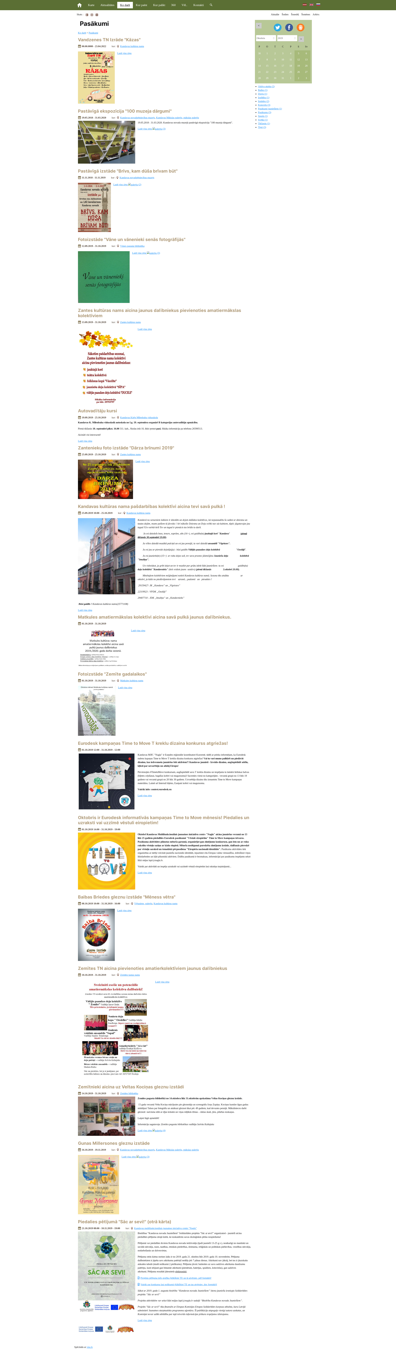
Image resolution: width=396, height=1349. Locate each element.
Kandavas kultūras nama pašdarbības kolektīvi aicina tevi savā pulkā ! (151, 506)
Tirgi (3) (262, 127)
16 (275, 65)
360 (173, 5)
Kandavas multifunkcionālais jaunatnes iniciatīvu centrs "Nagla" (165, 1228)
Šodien (285, 14)
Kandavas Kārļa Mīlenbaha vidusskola (139, 417)
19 (298, 65)
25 (290, 72)
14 (259, 65)
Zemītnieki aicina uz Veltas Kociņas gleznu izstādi (131, 1086)
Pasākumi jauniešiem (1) (270, 108)
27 (306, 72)
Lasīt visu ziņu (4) (152, 1130)
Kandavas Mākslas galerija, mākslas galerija (177, 117)
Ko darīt (125, 5)
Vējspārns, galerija (143, 903)
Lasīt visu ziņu (124, 53)
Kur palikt (159, 5)
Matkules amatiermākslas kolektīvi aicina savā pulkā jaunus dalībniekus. (154, 617)
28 (259, 78)
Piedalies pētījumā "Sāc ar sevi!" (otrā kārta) (124, 1221)
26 (298, 72)
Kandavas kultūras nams (132, 46)
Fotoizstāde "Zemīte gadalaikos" (112, 674)
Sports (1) (263, 116)
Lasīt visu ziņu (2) (127, 184)
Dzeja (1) (262, 94)
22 (267, 72)
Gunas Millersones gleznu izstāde (114, 1143)
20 (306, 65)
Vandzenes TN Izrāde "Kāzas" (109, 39)
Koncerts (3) (264, 105)
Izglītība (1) (263, 97)
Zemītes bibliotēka (129, 1093)
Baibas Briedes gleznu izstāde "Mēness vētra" (126, 897)
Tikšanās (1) (264, 123)
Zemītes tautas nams (130, 975)
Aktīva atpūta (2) (266, 86)
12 (298, 59)
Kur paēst (141, 5)
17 (283, 65)
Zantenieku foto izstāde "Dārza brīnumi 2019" (126, 447)
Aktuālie (275, 14)
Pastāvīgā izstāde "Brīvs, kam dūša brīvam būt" (128, 171)
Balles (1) (262, 90)
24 (283, 72)
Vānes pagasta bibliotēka (132, 246)
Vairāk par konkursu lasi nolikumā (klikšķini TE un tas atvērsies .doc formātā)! (178, 1284)
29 (267, 78)
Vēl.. (184, 5)
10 (283, 59)
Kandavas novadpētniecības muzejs (137, 117)
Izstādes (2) (263, 101)
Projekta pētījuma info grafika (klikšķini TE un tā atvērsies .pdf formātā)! (175, 1278)
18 (290, 65)
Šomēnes (305, 14)
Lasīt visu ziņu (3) (152, 128)
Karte (91, 5)
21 (259, 72)
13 (306, 59)
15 (267, 65)
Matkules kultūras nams (131, 680)
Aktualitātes (107, 5)
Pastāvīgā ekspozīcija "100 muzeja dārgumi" (125, 111)
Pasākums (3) (264, 112)
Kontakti (198, 5)
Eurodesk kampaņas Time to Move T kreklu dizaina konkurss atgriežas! (153, 743)
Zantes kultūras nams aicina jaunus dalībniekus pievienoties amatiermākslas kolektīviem (159, 313)
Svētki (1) (263, 119)
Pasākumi (93, 33)
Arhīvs (316, 14)
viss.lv (90, 1347)
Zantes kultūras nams (130, 322)
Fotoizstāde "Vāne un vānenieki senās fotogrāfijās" (131, 239)
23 (275, 72)
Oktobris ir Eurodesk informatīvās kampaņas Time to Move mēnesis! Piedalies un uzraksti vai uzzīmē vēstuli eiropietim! (163, 820)
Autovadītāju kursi (97, 410)
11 (291, 59)
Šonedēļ (295, 14)
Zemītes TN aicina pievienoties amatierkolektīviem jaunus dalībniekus (152, 968)
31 (283, 78)
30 (259, 53)
